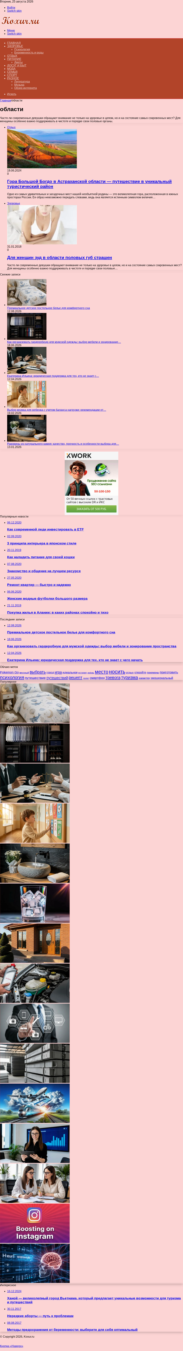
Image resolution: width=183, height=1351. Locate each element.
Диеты (18, 62)
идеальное (70, 672)
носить (117, 672)
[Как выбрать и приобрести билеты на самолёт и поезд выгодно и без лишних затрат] (35, 1121)
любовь (90, 673)
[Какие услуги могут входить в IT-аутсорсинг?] (35, 1041)
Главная (5, 100)
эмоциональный (161, 678)
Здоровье (15, 46)
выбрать (38, 672)
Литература (22, 81)
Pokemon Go (9, 672)
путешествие (35, 678)
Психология (22, 49)
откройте (140, 672)
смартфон (97, 678)
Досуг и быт (16, 65)
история (82, 673)
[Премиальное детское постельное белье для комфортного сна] (26, 304)
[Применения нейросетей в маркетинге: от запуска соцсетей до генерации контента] (35, 1281)
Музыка (19, 84)
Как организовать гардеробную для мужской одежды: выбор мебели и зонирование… (64, 342)
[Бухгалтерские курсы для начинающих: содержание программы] (35, 1201)
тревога (112, 677)
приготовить (169, 672)
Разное (13, 78)
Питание (14, 59)
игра (58, 672)
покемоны (153, 672)
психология (12, 677)
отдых (130, 672)
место (101, 672)
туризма (129, 677)
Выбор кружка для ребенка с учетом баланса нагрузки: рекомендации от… (56, 409)
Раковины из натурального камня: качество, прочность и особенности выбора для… (63, 443)
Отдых (12, 55)
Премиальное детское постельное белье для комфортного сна (48, 308)
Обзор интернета (25, 87)
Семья (12, 71)
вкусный (24, 672)
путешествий (57, 678)
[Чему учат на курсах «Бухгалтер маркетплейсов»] (35, 1161)
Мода (11, 68)
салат (86, 678)
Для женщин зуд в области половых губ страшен (59, 257)
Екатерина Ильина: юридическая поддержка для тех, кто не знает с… (53, 375)
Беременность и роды (29, 52)
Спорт (12, 75)
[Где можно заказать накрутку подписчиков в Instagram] (35, 1241)
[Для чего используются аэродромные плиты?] (35, 1081)
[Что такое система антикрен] (35, 1001)
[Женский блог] (20, 24)
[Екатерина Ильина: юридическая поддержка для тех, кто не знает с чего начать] (26, 372)
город (50, 672)
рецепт (75, 677)
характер (144, 678)
